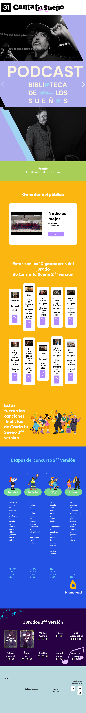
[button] (83, 84)
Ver (56, 234)
